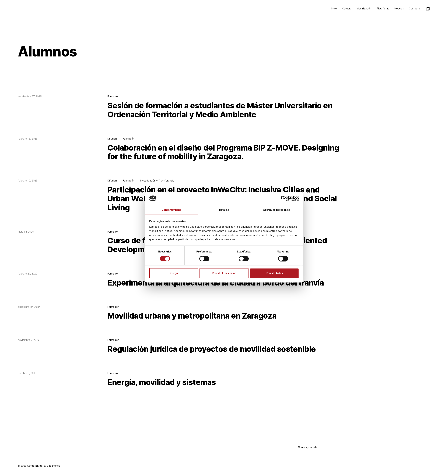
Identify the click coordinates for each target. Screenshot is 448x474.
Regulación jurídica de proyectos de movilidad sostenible (211, 349)
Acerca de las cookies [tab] (276, 209)
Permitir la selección (224, 273)
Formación (113, 96)
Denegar (174, 273)
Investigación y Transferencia (157, 180)
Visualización (364, 8)
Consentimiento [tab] (171, 209)
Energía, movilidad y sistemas (161, 382)
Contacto (414, 8)
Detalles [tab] (224, 209)
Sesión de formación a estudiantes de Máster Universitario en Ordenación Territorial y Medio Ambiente (219, 110)
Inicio (334, 8)
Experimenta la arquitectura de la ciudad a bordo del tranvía (215, 282)
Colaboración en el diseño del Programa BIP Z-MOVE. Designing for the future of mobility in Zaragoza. (223, 152)
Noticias (399, 8)
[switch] (204, 258)
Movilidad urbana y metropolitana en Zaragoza (191, 315)
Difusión (112, 138)
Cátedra (347, 8)
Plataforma (383, 8)
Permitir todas (274, 273)
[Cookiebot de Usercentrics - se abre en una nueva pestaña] (283, 198)
